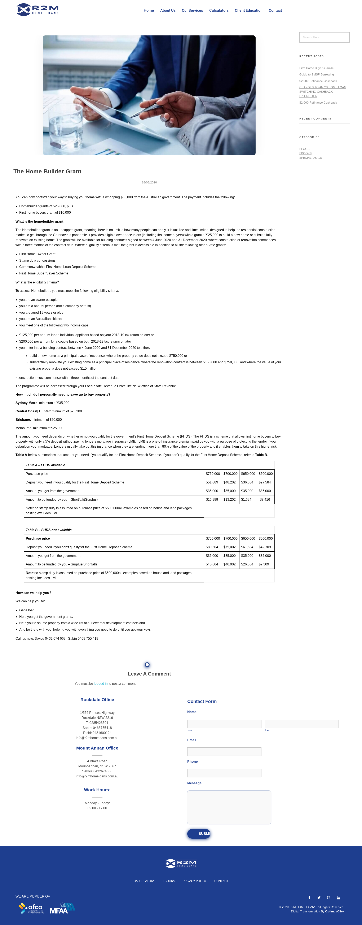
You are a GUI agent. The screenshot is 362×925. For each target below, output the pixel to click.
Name (192, 712)
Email (191, 740)
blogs (304, 149)
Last (268, 730)
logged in (101, 683)
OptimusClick (334, 911)
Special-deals (310, 157)
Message (194, 783)
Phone (192, 761)
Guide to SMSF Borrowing (316, 74)
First (190, 730)
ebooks (305, 153)
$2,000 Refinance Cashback (318, 81)
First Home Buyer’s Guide (316, 68)
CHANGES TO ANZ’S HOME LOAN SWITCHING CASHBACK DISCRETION (322, 92)
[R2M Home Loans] (37, 9)
